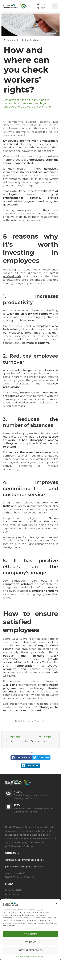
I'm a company (13, 894)
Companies (40, 721)
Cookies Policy (22, 956)
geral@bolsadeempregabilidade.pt (24, 859)
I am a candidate (13, 890)
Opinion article (25, 721)
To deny (30, 942)
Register (43, 8)
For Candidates (33, 40)
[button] (56, 903)
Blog (7, 898)
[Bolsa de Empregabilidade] (15, 4)
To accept (30, 934)
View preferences (30, 950)
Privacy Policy (37, 956)
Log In (42, 4)
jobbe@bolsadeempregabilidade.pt (24, 866)
